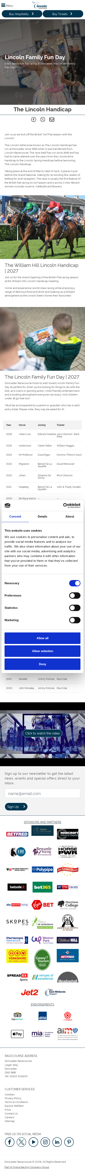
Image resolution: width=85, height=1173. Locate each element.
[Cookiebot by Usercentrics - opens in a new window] (63, 505)
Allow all (42, 638)
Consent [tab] (15, 516)
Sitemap (10, 1121)
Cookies (9, 1094)
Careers (9, 1117)
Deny (42, 664)
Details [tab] (42, 516)
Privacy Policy (13, 1098)
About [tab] (69, 516)
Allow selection (42, 651)
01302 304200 (18, 1076)
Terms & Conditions (16, 1102)
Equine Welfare (14, 1105)
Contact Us (11, 1113)
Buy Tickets (59, 14)
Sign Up (13, 806)
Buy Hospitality (19, 14)
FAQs (8, 1109)
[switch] (74, 595)
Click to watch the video (42, 733)
